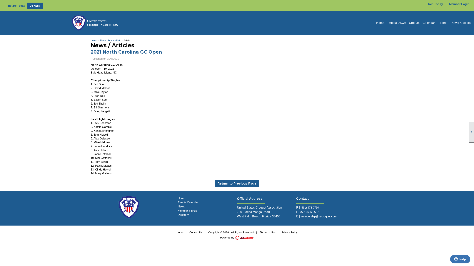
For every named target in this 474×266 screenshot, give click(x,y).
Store (443, 22)
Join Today (435, 4)
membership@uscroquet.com (319, 216)
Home (380, 22)
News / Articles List (110, 40)
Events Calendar (188, 202)
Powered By (227, 237)
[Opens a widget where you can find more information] (460, 259)
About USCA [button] (397, 22)
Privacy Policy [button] (289, 232)
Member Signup (187, 210)
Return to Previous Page (237, 183)
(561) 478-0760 (310, 207)
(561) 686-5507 (309, 212)
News (181, 206)
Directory (183, 214)
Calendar (429, 22)
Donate (35, 5)
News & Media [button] (461, 22)
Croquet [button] (414, 22)
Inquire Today (16, 5)
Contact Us (195, 232)
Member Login (459, 4)
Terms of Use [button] (268, 232)
